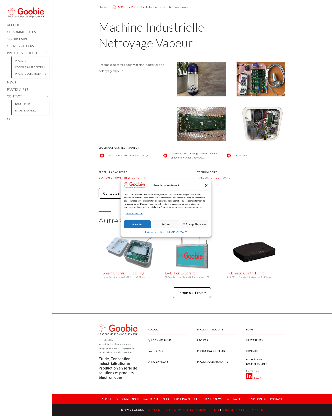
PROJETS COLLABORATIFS (30, 73)
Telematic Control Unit (245, 273)
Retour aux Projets (191, 293)
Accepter (137, 224)
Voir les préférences (194, 224)
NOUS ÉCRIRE (23, 103)
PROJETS (20, 60)
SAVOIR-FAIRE (17, 39)
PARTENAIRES (17, 89)
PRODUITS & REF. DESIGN (30, 67)
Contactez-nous (115, 193)
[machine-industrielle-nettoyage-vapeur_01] (201, 95)
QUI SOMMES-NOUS (21, 32)
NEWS (11, 82)
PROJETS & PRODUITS (23, 53)
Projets (136, 7)
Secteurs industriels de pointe (122, 178)
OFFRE (166, 399)
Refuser (166, 224)
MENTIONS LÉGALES (177, 232)
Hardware (205, 178)
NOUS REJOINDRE (25, 110)
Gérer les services (134, 213)
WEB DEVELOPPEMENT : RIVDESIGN (242, 409)
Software (223, 178)
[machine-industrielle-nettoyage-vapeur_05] (201, 140)
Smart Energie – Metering (123, 273)
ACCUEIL (13, 25)
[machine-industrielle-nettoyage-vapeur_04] (261, 95)
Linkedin (257, 378)
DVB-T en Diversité (180, 273)
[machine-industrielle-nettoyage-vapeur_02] (261, 140)
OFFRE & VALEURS (20, 46)
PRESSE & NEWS (213, 399)
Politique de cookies (154, 232)
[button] (206, 185)
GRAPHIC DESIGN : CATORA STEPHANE (197, 409)
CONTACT (14, 96)
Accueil (123, 7)
